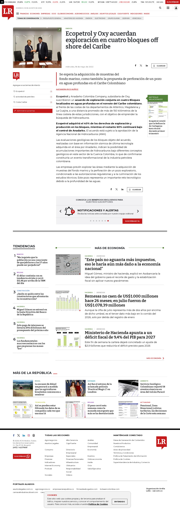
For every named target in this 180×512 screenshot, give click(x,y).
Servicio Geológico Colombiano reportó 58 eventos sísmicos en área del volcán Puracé (152, 388)
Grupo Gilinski (114, 18)
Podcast (48, 469)
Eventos (91, 456)
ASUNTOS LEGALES (108, 14)
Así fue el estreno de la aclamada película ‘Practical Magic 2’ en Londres (100, 388)
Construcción (23, 291)
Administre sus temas (25, 111)
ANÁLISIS (94, 14)
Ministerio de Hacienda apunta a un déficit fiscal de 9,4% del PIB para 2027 (120, 335)
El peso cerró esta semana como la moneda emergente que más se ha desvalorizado (101, 409)
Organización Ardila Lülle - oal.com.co (155, 489)
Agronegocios (51, 440)
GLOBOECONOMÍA (65, 14)
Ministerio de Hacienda (73, 18)
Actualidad (145, 402)
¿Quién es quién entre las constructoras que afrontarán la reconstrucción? (32, 296)
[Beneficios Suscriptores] (168, 7)
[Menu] (18, 13)
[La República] (8, 12)
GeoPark (126, 18)
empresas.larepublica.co (63, 489)
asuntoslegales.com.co (23, 489)
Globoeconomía (95, 459)
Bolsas (20, 272)
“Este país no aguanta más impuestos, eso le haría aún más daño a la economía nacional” (122, 264)
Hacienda (21, 306)
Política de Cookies (98, 504)
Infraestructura (72, 462)
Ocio (90, 465)
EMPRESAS (45, 14)
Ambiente (144, 381)
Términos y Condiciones (123, 453)
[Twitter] (141, 65)
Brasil (37, 381)
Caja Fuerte (71, 443)
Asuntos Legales (52, 443)
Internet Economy (52, 465)
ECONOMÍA (35, 14)
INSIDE (147, 14)
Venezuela (136, 18)
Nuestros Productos (121, 443)
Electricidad (100, 18)
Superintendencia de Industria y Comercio (131, 462)
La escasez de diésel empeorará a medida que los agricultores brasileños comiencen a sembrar (48, 389)
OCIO (54, 14)
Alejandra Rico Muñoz (67, 89)
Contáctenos (119, 446)
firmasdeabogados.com (87, 489)
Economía (92, 450)
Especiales (70, 456)
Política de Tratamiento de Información (130, 456)
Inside (90, 462)
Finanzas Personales (74, 459)
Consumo (49, 450)
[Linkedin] (147, 65)
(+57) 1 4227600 (20, 447)
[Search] (160, 8)
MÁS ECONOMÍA (154, 358)
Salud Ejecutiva (94, 469)
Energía (89, 18)
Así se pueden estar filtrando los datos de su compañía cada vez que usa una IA (47, 409)
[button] (59, 211)
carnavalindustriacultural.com (25, 492)
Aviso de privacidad (121, 450)
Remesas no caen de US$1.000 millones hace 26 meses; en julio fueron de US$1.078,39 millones (121, 301)
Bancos (20, 254)
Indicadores (50, 462)
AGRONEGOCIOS (82, 14)
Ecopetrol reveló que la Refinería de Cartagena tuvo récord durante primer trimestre (157, 127)
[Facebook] (135, 65)
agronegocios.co (42, 489)
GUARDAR (160, 66)
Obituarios (70, 465)
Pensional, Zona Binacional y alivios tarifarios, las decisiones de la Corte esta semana (153, 409)
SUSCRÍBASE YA (132, 221)
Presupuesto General (52, 18)
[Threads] (34, 436)
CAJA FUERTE (123, 14)
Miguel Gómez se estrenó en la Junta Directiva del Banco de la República (32, 312)
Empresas (49, 456)
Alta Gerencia (72, 440)
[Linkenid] (25, 436)
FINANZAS (24, 14)
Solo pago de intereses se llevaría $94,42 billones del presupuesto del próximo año (32, 328)
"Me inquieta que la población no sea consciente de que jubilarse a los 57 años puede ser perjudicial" (32, 261)
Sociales (91, 381)
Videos (69, 475)
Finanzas (48, 459)
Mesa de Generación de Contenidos (128, 440)
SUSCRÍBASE (173, 2)
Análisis (91, 440)
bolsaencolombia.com (109, 489)
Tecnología (40, 402)
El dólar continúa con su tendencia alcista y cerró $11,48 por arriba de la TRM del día (31, 279)
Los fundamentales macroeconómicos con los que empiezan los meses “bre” (31, 345)
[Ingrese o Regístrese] (176, 8)
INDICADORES (136, 14)
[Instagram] (30, 436)
